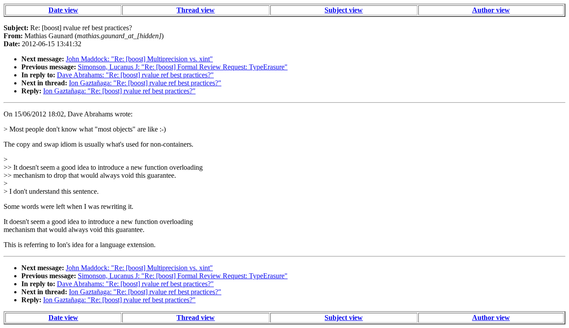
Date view (63, 10)
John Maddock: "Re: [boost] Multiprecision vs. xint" (139, 59)
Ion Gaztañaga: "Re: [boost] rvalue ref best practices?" (145, 83)
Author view (491, 10)
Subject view (344, 10)
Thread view (195, 10)
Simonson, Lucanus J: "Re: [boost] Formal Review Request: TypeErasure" (183, 67)
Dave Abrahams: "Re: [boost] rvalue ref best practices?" (135, 75)
